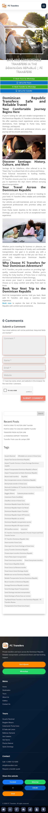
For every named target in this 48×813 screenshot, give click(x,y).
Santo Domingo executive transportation (17, 592)
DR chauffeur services (11, 529)
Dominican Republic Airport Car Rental (16, 508)
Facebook (13, 782)
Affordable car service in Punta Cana (29, 456)
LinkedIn (35, 788)
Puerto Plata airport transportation (15, 557)
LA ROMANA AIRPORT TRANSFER (16, 436)
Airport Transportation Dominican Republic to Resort (21, 469)
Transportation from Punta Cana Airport (17, 606)
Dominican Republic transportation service (18, 522)
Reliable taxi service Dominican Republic (17, 575)
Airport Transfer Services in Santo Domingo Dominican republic (22, 464)
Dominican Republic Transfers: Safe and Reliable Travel (24, 101)
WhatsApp (24, 671)
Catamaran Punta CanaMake (14, 497)
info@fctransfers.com (10, 765)
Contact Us (6, 704)
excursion (24, 529)
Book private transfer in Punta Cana (16, 484)
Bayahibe (24, 476)
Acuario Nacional (10, 456)
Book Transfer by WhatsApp (25, 87)
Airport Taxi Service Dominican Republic (17, 460)
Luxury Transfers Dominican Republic (16, 550)
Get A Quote (24, 664)
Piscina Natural (7, 743)
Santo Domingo (7, 747)
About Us (5, 697)
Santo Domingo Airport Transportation (17, 589)
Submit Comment (33, 398)
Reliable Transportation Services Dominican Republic (21, 578)
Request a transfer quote (11, 769)
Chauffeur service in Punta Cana (15, 501)
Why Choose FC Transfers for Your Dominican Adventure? (24, 264)
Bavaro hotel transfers (12, 476)
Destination (6, 690)
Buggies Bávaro (10, 493)
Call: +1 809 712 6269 (10, 762)
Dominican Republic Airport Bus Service (17, 504)
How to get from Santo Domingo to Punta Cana (19, 546)
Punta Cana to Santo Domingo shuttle (16, 571)
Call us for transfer (25, 91)
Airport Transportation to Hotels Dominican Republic (21, 473)
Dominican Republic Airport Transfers (16, 511)
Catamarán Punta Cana (10, 726)
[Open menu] (43, 5)
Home (4, 687)
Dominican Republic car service (14, 518)
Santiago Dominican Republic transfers (17, 585)
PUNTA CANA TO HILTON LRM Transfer (18, 425)
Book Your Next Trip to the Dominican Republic (24, 289)
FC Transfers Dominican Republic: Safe (17, 539)
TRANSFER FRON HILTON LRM (15, 432)
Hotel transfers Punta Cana (13, 542)
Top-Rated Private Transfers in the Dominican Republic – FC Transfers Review (23, 601)
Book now (6, 303)
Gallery (4, 700)
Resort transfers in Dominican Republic (17, 582)
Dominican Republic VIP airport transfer (17, 525)
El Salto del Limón (8, 729)
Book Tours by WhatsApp (25, 79)
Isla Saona (6, 740)
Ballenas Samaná (8, 733)
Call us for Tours (25, 83)
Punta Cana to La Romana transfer (15, 567)
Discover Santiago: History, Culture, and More (24, 163)
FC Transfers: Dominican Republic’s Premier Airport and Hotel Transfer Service (24, 534)
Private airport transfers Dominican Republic (18, 553)
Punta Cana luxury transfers (13, 560)
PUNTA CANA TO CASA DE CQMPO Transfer (20, 429)
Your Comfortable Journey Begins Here (24, 110)
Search (40, 413)
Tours (4, 694)
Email (13, 793)
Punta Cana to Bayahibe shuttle (14, 564)
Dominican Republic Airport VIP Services (17, 515)
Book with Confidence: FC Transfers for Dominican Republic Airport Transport (23, 488)
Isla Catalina (6, 736)
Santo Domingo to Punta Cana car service (17, 596)
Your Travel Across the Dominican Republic (24, 188)
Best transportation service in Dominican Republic (20, 480)
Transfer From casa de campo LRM (17, 439)
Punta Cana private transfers (34, 560)
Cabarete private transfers (25, 493)
